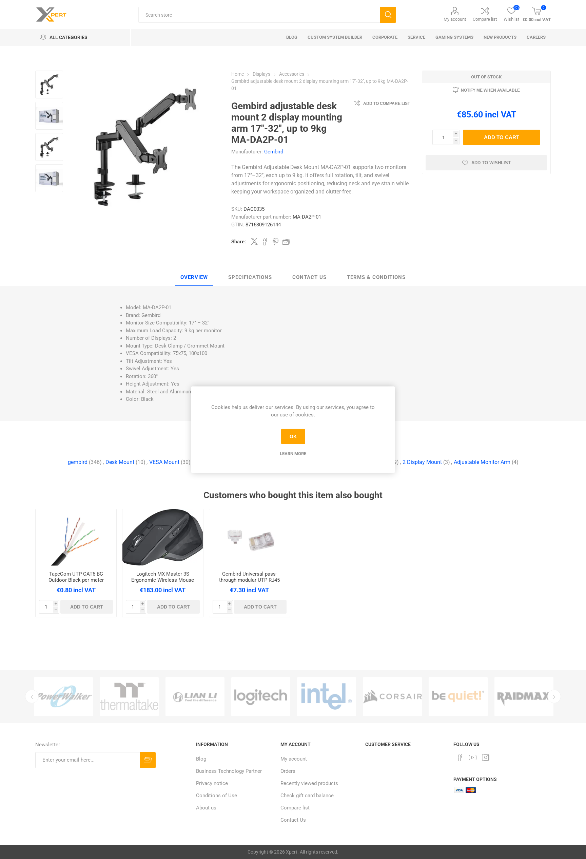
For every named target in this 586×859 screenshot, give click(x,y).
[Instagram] (485, 757)
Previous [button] (32, 696)
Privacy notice (212, 783)
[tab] (194, 277)
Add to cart (501, 137)
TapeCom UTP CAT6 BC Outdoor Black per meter (76, 577)
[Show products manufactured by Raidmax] (523, 696)
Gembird (273, 152)
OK (293, 436)
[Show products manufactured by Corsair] (392, 696)
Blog (201, 759)
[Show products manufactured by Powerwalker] (63, 696)
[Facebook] (459, 757)
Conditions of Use (216, 795)
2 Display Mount (422, 462)
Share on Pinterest (275, 241)
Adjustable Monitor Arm (482, 462)
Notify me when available (490, 90)
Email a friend (286, 241)
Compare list (485, 19)
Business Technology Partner (229, 771)
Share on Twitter (254, 241)
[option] (63, 696)
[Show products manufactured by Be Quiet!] (458, 696)
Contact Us (309, 277)
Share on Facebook (265, 241)
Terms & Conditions (376, 277)
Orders (287, 771)
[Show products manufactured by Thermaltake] (129, 696)
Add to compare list (386, 103)
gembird (77, 462)
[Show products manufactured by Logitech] (260, 696)
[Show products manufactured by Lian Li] (194, 696)
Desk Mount (119, 462)
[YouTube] (472, 757)
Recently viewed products (309, 783)
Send (148, 760)
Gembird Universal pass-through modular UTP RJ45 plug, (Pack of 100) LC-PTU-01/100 (249, 583)
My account (455, 19)
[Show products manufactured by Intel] (326, 696)
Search (388, 15)
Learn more (293, 453)
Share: (238, 242)
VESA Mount (164, 462)
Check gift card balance (307, 795)
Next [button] (554, 696)
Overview (194, 277)
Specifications (250, 277)
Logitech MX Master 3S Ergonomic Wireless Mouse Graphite (162, 580)
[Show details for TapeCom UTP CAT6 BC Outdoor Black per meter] (76, 537)
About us (206, 808)
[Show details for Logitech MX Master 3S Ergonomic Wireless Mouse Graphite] (162, 537)
